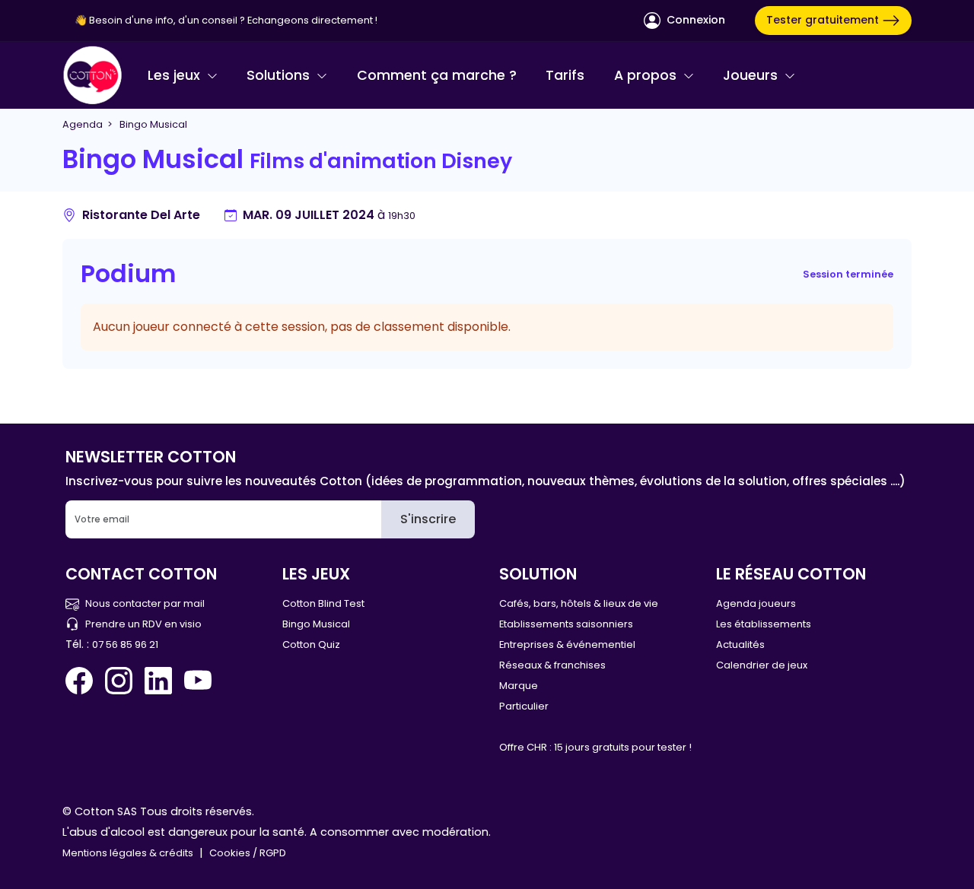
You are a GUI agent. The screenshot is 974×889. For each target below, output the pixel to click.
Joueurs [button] (752, 75)
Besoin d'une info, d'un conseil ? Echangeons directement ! (233, 20)
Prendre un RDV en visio (143, 624)
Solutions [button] (280, 75)
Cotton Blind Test (323, 603)
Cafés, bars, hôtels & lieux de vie (578, 603)
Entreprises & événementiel (567, 644)
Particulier (524, 706)
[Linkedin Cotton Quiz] (158, 680)
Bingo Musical (316, 624)
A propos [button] (647, 75)
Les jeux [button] (176, 75)
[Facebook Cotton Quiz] (82, 680)
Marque (518, 685)
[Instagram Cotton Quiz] (118, 680)
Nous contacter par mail (145, 603)
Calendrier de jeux (761, 665)
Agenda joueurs (756, 603)
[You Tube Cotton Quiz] (198, 680)
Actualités (740, 644)
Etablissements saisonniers (566, 624)
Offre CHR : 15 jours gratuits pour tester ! (595, 747)
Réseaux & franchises (552, 665)
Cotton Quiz (311, 644)
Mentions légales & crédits (127, 853)
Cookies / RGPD (247, 853)
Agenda (82, 124)
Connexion (694, 19)
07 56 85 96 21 (125, 644)
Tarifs (565, 75)
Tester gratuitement (824, 19)
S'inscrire (428, 519)
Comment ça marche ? (437, 75)
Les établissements (763, 624)
